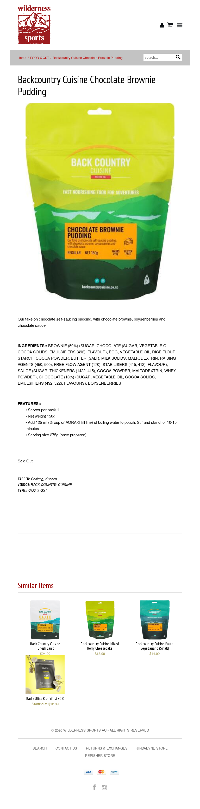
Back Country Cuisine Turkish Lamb (45, 646)
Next (178, 206)
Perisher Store (100, 755)
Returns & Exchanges (107, 748)
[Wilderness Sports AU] (45, 25)
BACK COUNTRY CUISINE (51, 484)
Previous (22, 206)
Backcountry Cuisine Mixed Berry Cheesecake (100, 646)
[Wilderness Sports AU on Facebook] (94, 787)
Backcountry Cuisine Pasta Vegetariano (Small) (154, 646)
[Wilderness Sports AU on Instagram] (104, 787)
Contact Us (66, 748)
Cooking (37, 478)
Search (40, 748)
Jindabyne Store (152, 748)
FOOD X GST (39, 57)
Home (22, 57)
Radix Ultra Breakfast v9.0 (45, 698)
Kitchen (51, 478)
